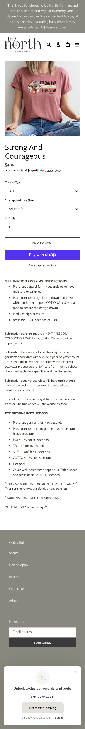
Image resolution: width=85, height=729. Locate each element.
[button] (33, 170)
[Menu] (77, 44)
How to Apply (18, 565)
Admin (13, 600)
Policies (14, 577)
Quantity (10, 218)
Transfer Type (13, 182)
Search (14, 553)
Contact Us (16, 589)
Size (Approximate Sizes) (19, 200)
